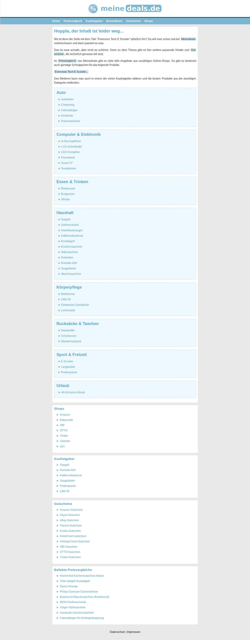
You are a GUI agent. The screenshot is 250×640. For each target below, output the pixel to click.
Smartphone (68, 168)
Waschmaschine (71, 273)
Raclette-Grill (69, 263)
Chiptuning (67, 104)
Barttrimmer (68, 294)
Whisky (65, 199)
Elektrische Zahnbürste (75, 304)
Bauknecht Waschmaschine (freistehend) (84, 596)
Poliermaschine (70, 121)
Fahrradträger (69, 110)
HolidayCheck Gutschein (75, 541)
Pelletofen (67, 257)
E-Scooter (67, 361)
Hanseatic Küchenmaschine (77, 612)
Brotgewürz (68, 193)
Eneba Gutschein (70, 530)
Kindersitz (67, 115)
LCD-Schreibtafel (71, 146)
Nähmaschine (69, 252)
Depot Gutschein (70, 515)
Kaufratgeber (94, 21)
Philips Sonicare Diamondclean (79, 591)
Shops (148, 21)
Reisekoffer (68, 330)
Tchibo (64, 435)
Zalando (65, 441)
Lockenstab (68, 310)
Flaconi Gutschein (71, 525)
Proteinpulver (69, 372)
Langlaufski (68, 366)
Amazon (65, 414)
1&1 (62, 446)
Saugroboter (68, 268)
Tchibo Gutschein (70, 557)
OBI (62, 425)
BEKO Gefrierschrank (73, 602)
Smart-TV (67, 162)
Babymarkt (66, 419)
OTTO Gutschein (70, 551)
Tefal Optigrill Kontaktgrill (75, 581)
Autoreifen (67, 99)
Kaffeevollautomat (72, 235)
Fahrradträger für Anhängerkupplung (82, 618)
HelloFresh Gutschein (73, 536)
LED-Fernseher (70, 152)
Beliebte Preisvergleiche (73, 570)
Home (56, 21)
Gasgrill (65, 219)
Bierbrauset (68, 188)
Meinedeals (188, 39)
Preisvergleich (73, 21)
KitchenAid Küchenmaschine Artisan (82, 575)
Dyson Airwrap (69, 586)
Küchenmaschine (71, 246)
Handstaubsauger (72, 230)
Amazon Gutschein (71, 509)
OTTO (63, 430)
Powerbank (68, 157)
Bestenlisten (114, 21)
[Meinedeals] (125, 16)
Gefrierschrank (70, 224)
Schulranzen (68, 335)
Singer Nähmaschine (72, 607)
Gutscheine (133, 21)
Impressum (133, 631)
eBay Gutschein (69, 520)
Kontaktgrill (68, 241)
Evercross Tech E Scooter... (71, 71)
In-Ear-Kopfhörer (71, 141)
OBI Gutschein (68, 546)
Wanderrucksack (71, 341)
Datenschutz (117, 631)
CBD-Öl (66, 299)
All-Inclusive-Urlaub (73, 392)
